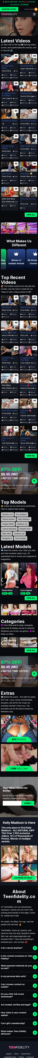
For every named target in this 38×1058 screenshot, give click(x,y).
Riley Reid (6, 534)
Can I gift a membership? (13, 1023)
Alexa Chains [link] (7, 335)
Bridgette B (7, 538)
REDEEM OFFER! (9, 9)
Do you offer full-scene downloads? (12, 995)
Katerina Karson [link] (26, 388)
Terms (16, 1054)
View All (31, 215)
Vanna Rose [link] (6, 71)
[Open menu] (34, 14)
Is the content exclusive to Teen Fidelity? (17, 957)
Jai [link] (3, 124)
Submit (27, 803)
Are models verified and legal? (16, 1004)
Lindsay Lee (19, 534)
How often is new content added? (13, 1013)
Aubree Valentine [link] (27, 416)
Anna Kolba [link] (24, 124)
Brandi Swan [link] (25, 176)
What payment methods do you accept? (16, 967)
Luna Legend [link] (7, 98)
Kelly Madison (24, 519)
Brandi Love (7, 514)
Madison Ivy (22, 524)
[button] (36, 580)
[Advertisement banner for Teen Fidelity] (19, 228)
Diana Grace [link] (6, 176)
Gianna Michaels (9, 529)
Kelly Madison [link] (7, 202)
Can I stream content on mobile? (13, 985)
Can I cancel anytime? (11, 948)
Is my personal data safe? (13, 976)
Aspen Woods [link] (25, 69)
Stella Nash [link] (6, 151)
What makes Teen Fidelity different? (13, 1032)
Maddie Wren (25, 529)
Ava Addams (21, 514)
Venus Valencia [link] (26, 443)
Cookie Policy (25, 1054)
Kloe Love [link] (24, 204)
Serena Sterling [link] (26, 96)
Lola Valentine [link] (7, 443)
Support (9, 1054)
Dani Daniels (20, 538)
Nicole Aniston (8, 519)
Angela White (8, 524)
